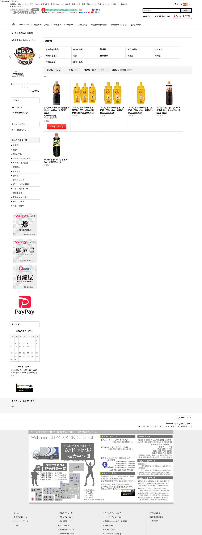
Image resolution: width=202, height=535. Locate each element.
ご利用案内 (154, 521)
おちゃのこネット (184, 423)
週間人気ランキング (66, 529)
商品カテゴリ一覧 (65, 513)
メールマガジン (110, 529)
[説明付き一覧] (130, 70)
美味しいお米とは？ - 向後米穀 (116, 521)
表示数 (50, 70)
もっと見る (34, 91)
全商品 (15, 145)
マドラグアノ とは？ (113, 513)
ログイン (148, 16)
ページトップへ (186, 417)
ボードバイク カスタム (113, 517)
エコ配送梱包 (155, 513)
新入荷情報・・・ (65, 521)
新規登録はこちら (163, 16)
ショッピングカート (21, 521)
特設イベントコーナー (67, 517)
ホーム (16, 513)
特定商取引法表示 (156, 517)
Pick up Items (64, 525)
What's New (109, 525)
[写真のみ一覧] (124, 70)
